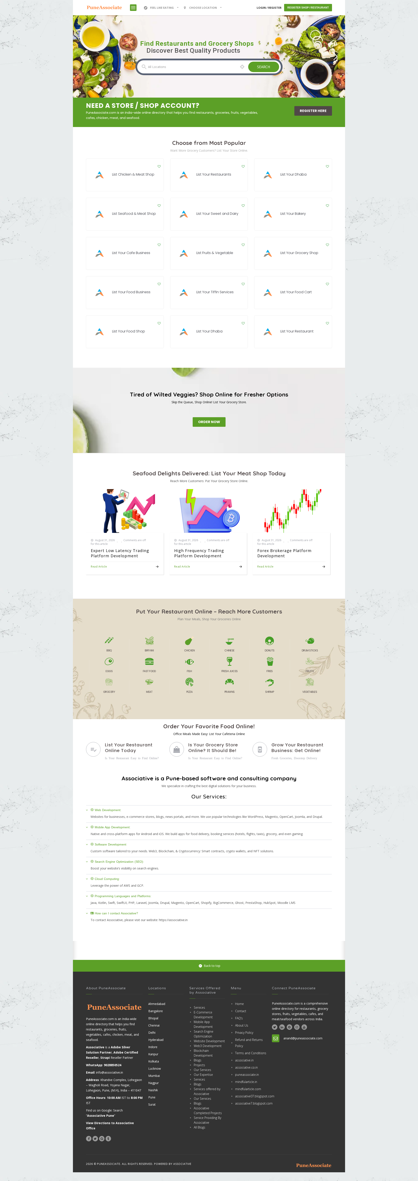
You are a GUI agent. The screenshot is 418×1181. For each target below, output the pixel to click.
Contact (240, 1011)
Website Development (209, 1041)
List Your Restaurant (297, 331)
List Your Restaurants (213, 174)
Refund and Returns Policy (249, 1043)
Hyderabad (155, 1040)
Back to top (212, 966)
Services (199, 1007)
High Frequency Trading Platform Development (199, 553)
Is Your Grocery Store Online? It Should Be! (213, 748)
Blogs (197, 1060)
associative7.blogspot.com (250, 1103)
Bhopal (153, 1018)
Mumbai (154, 1076)
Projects (199, 1065)
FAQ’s (239, 1018)
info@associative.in (109, 1072)
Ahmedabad (156, 1004)
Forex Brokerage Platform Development (284, 553)
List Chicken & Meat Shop (133, 174)
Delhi (151, 1032)
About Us (241, 1025)
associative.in (244, 1060)
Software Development (110, 844)
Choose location (203, 8)
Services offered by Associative (207, 1091)
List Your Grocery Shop (299, 252)
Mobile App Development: (112, 827)
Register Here (313, 110)
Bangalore (155, 1011)
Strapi (105, 1058)
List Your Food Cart (296, 292)
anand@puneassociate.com (302, 1038)
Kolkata (153, 1061)
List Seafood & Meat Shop (134, 213)
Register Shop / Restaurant (308, 7)
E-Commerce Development (203, 1014)
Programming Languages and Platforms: (123, 896)
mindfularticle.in (246, 1082)
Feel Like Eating (162, 8)
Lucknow (154, 1068)
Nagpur (153, 1083)
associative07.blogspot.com (250, 1096)
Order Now (209, 421)
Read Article (99, 566)
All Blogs (199, 1127)
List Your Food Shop (128, 331)
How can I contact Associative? (116, 913)
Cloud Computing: (107, 879)
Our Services (202, 1070)
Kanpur (153, 1054)
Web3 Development (208, 1046)
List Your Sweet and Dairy (217, 213)
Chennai (154, 1025)
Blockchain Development (203, 1053)
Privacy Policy (244, 1032)
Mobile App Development (203, 1024)
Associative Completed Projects (208, 1110)
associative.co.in (246, 1067)
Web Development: (108, 810)
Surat (152, 1104)
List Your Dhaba (293, 174)
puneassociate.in (247, 1075)
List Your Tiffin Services (215, 292)
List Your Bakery (293, 213)
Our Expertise (203, 1075)
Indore (152, 1047)
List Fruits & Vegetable (214, 252)
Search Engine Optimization (203, 1033)
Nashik (153, 1090)
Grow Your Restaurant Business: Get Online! (297, 748)
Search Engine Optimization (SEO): (119, 861)
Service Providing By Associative (207, 1120)
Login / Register (269, 8)
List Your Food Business (131, 292)
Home (239, 1004)
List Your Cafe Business (131, 252)
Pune (151, 1097)
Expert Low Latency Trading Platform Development (120, 553)
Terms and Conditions (250, 1053)
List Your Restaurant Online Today (129, 748)
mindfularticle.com (248, 1089)
